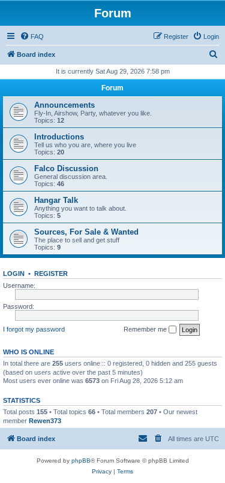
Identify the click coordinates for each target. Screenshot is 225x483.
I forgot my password (34, 329)
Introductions (59, 136)
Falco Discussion (66, 168)
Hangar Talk (56, 200)
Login (14, 273)
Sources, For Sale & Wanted (86, 231)
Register (51, 273)
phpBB (81, 460)
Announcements (64, 105)
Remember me (146, 329)
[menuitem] (32, 36)
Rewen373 (45, 420)
